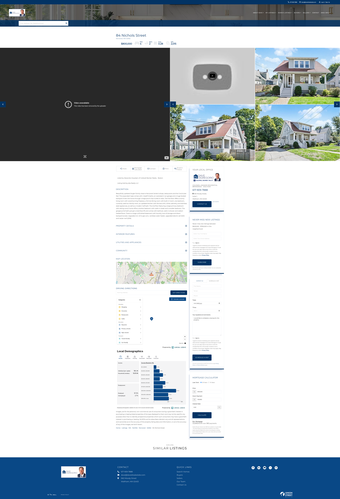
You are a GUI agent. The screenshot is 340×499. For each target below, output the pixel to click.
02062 (149, 428)
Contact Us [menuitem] (181, 485)
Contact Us (202, 204)
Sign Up (328, 2)
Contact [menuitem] (315, 12)
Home (118, 428)
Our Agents (215, 201)
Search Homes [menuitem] (183, 472)
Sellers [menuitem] (306, 12)
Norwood (142, 428)
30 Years (204, 382)
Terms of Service (201, 365)
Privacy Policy (205, 255)
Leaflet (169, 283)
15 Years (212, 382)
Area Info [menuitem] (325, 12)
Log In (322, 2)
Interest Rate (196, 404)
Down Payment (197, 396)
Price (194, 388)
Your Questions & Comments (201, 315)
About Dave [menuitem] (258, 12)
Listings (124, 428)
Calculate (202, 415)
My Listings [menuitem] (270, 12)
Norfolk (135, 428)
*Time (194, 307)
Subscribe (202, 262)
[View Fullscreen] (118, 270)
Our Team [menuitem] (181, 482)
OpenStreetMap (176, 283)
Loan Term (195, 382)
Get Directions (179, 293)
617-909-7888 (293, 2)
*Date (194, 300)
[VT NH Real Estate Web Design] (286, 494)
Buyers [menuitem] (297, 12)
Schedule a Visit (214, 281)
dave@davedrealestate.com (308, 2)
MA (130, 428)
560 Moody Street (130, 480)
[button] (66, 23)
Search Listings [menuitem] (284, 12)
